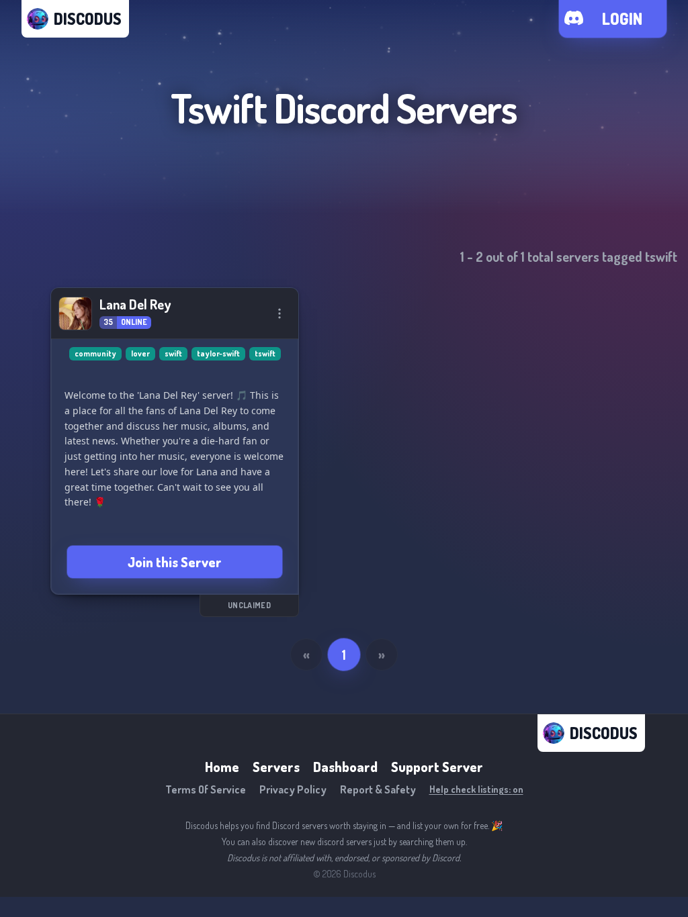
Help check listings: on (476, 789)
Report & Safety (378, 789)
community (95, 353)
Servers (276, 766)
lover (140, 353)
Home (222, 766)
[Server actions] (279, 313)
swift (173, 353)
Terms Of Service (205, 789)
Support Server (437, 766)
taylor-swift (218, 353)
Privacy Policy (293, 789)
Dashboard (345, 766)
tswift (265, 353)
